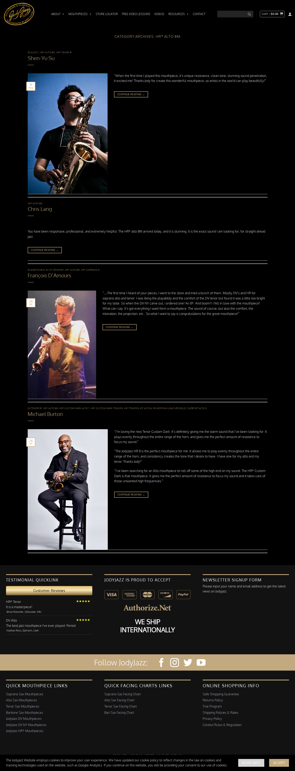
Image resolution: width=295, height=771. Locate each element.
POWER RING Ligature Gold (169, 408)
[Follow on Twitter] (187, 663)
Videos (159, 14)
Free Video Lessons (136, 14)
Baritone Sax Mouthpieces (24, 713)
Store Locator (107, 14)
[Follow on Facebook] (161, 663)
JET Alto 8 (146, 408)
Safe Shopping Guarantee (221, 694)
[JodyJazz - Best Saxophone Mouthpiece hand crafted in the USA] (23, 14)
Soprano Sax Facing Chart (122, 694)
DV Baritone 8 (36, 269)
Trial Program (212, 706)
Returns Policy (213, 700)
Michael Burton (45, 414)
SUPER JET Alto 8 (196, 408)
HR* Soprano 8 (90, 269)
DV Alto (11, 620)
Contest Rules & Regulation (222, 725)
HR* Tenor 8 (131, 408)
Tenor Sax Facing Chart (120, 706)
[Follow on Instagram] (174, 663)
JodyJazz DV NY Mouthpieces (26, 725)
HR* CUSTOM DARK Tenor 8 (107, 408)
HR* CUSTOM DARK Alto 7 (74, 408)
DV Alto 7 (33, 52)
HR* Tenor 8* (64, 52)
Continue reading (131, 94)
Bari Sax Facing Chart (119, 713)
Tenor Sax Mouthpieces (22, 706)
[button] (272, 14)
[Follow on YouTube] (201, 663)
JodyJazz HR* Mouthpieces (24, 731)
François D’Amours (49, 275)
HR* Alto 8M (47, 52)
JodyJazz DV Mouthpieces (23, 719)
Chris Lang (40, 209)
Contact (199, 14)
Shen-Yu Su (41, 58)
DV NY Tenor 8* (55, 269)
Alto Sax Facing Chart (119, 700)
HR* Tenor (13, 602)
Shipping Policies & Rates (220, 713)
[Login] (290, 14)
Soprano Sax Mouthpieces (24, 694)
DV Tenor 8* (35, 408)
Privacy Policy (212, 719)
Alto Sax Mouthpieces (21, 700)
